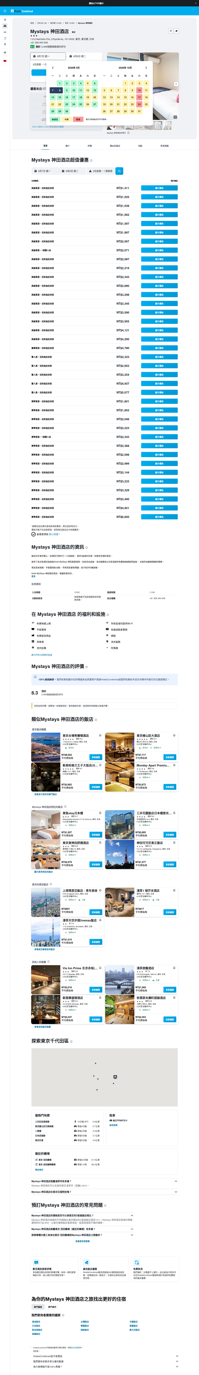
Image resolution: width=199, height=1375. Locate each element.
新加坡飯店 (37, 1329)
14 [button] (52, 97)
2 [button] (66, 83)
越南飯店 (85, 1329)
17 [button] (73, 97)
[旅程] (5, 53)
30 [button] (66, 111)
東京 (66, 23)
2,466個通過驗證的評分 (53, 46)
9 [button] (66, 90)
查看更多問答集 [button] (82, 1241)
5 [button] (87, 83)
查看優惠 (96, 757)
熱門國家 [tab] (38, 1306)
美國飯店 (134, 1325)
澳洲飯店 (36, 1321)
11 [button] (80, 90)
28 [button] (52, 111)
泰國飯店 (36, 1333)
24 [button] (73, 104)
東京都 (53, 23)
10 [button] (73, 90)
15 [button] (59, 97)
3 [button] (73, 83)
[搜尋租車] (5, 32)
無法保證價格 (76, 1347)
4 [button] (80, 83)
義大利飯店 (135, 1329)
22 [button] (59, 104)
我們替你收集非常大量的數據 (48, 1361)
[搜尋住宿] (5, 26)
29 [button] (59, 111)
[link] (45, 794)
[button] (196, 3)
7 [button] (52, 90)
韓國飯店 (85, 1325)
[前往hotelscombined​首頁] (21, 10)
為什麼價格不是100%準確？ (47, 1366)
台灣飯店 (85, 1321)
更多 (33, 576)
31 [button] (139, 111)
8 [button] (59, 90)
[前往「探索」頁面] (5, 44)
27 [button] (94, 104)
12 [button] (87, 90)
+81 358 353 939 (39, 42)
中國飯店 (134, 1321)
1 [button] (59, 83)
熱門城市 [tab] (52, 1306)
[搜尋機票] (5, 20)
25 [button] (80, 104)
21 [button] (52, 104)
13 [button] (94, 90)
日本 (39, 23)
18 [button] (80, 97)
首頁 (32, 23)
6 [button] (94, 83)
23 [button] (66, 104)
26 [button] (87, 104)
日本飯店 (36, 1325)
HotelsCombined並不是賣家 (47, 1356)
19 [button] (87, 97)
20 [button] (94, 97)
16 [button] (66, 97)
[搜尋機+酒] (5, 38)
